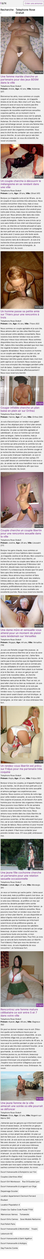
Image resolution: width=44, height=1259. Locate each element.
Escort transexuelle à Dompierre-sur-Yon (18, 1172)
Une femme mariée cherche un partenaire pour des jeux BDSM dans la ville (19, 79)
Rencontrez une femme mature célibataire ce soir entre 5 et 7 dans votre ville (19, 1012)
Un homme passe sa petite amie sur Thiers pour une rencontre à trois (20, 314)
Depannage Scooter (9, 1191)
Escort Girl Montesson (10, 1181)
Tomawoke (24, 1214)
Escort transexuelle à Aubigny (14, 1243)
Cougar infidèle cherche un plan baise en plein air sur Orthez (20, 409)
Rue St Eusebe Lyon (30, 1181)
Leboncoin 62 (6, 1233)
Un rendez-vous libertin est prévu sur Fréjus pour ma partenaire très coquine (21, 769)
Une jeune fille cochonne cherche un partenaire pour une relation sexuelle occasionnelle (21, 875)
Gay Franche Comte (9, 1248)
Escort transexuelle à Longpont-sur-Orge (18, 1186)
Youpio (34, 1229)
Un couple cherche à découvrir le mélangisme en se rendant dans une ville (21, 184)
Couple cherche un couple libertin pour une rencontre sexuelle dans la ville (21, 533)
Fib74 (3, 3)
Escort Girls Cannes (9, 1219)
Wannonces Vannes (9, 1214)
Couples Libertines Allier (11, 1177)
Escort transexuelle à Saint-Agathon (16, 1238)
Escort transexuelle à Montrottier (15, 1229)
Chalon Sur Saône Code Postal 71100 (17, 1209)
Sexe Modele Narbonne (30, 1219)
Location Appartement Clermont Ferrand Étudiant (18, 1198)
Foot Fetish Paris (8, 1224)
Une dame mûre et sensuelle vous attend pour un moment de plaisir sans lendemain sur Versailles (21, 633)
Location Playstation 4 (10, 1205)
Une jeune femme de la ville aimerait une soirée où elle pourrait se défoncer (22, 1106)
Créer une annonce (33, 3)
